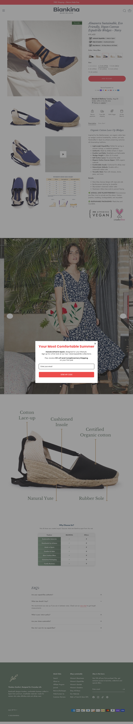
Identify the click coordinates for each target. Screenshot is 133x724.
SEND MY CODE (66, 375)
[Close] (95, 343)
